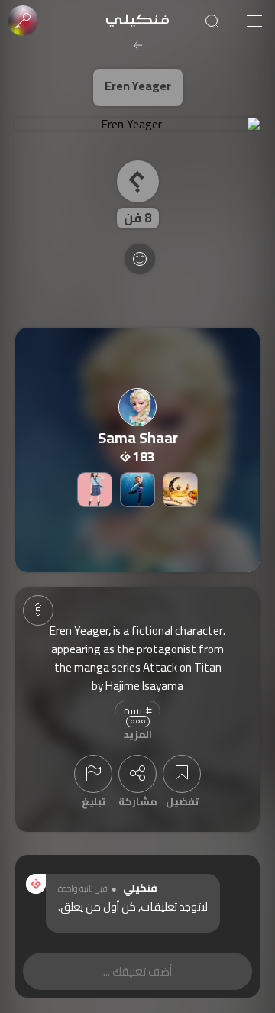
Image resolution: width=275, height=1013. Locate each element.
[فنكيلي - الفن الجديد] (137, 21)
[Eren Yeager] (137, 124)
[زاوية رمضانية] (180, 489)
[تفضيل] (182, 774)
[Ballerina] (137, 489)
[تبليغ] (93, 774)
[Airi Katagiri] (94, 489)
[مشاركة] (137, 774)
